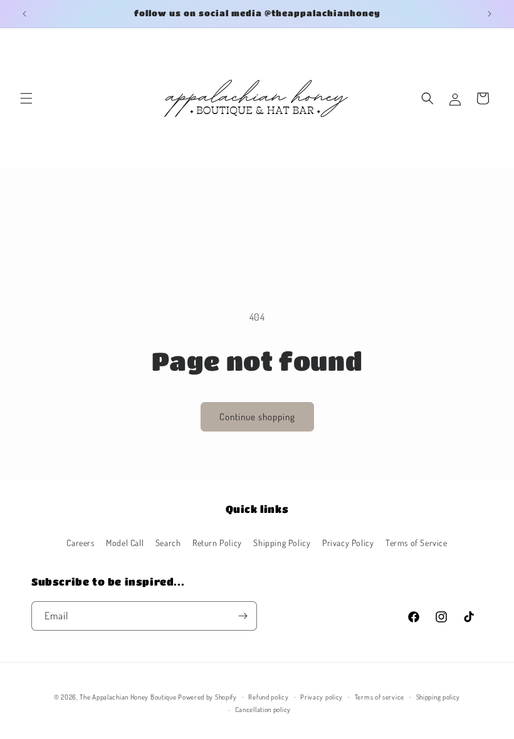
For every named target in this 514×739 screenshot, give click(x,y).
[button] (26, 98)
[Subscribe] (242, 616)
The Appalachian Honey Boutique (128, 697)
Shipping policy (438, 697)
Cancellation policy (263, 709)
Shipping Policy (281, 542)
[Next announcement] (489, 14)
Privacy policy (321, 697)
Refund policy (268, 697)
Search (168, 542)
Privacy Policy (348, 542)
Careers (80, 542)
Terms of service (379, 697)
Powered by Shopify (207, 697)
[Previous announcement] (24, 14)
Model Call (125, 542)
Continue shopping (257, 417)
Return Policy (217, 542)
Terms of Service (417, 542)
